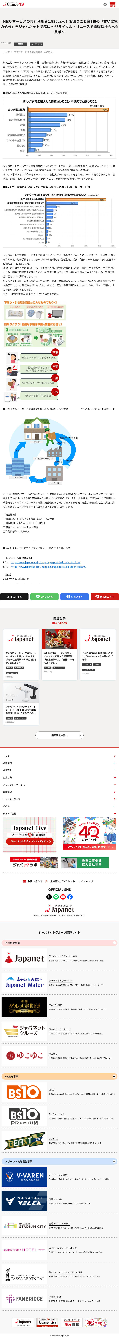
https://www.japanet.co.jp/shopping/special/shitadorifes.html (45, 562)
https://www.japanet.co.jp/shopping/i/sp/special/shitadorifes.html (48, 566)
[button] (112, 4)
